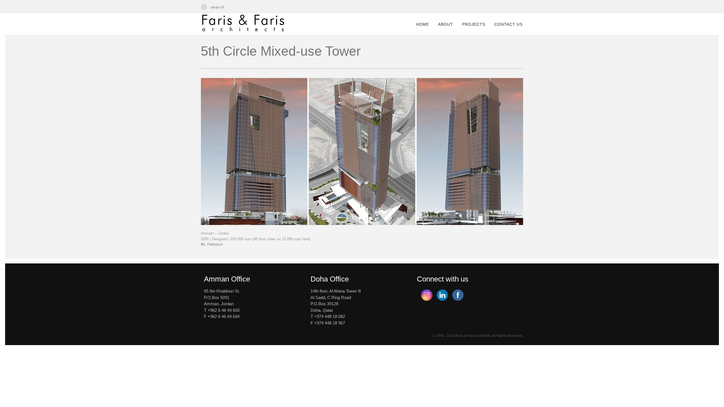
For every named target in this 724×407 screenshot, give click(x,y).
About (445, 24)
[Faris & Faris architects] (243, 21)
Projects (473, 24)
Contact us (508, 24)
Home (422, 24)
